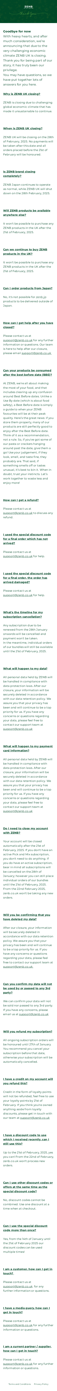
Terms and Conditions (20, 1384)
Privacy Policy (41, 1384)
